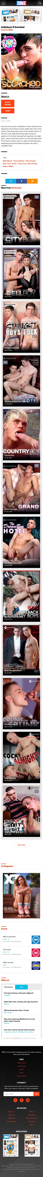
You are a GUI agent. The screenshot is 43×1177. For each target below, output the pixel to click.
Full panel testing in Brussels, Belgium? (19, 993)
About (22, 1073)
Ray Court (7, 163)
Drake (14, 163)
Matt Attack (7, 161)
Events (4, 929)
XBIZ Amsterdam (9, 937)
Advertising (21, 1066)
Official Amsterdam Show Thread (16, 1010)
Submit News (21, 1063)
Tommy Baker (18, 161)
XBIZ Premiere (11, 1121)
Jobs (21, 987)
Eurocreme (7, 29)
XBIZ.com (11, 1111)
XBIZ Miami (32, 1115)
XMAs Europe (8, 962)
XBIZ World (11, 1118)
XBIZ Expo (31, 1121)
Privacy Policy (21, 1076)
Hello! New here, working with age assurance (21, 1002)
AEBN (7, 110)
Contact (21, 1069)
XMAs (32, 1125)
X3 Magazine (7, 866)
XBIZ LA (31, 1111)
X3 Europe (7, 949)
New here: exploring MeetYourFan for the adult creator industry (19, 1020)
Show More (21, 845)
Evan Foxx (22, 163)
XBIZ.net (5, 980)
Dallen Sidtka (8, 166)
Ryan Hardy (32, 163)
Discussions (8, 987)
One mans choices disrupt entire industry (19, 1030)
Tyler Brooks (31, 161)
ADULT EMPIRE (8, 103)
